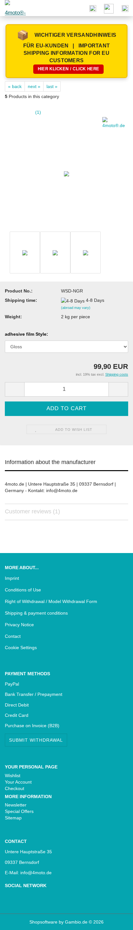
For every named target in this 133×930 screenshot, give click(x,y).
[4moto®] (13, 8)
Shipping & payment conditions (36, 613)
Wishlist (12, 775)
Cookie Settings (21, 647)
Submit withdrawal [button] (36, 740)
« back (15, 86)
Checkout (14, 788)
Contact (13, 636)
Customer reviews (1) (32, 511)
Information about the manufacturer (50, 462)
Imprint (12, 578)
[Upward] (17, 920)
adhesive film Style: (26, 334)
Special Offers (19, 811)
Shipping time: (21, 300)
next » (34, 86)
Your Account (18, 782)
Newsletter (15, 804)
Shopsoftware (43, 922)
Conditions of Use (23, 589)
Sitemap (13, 817)
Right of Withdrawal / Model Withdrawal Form (51, 601)
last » (51, 86)
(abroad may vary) (75, 308)
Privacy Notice (19, 624)
